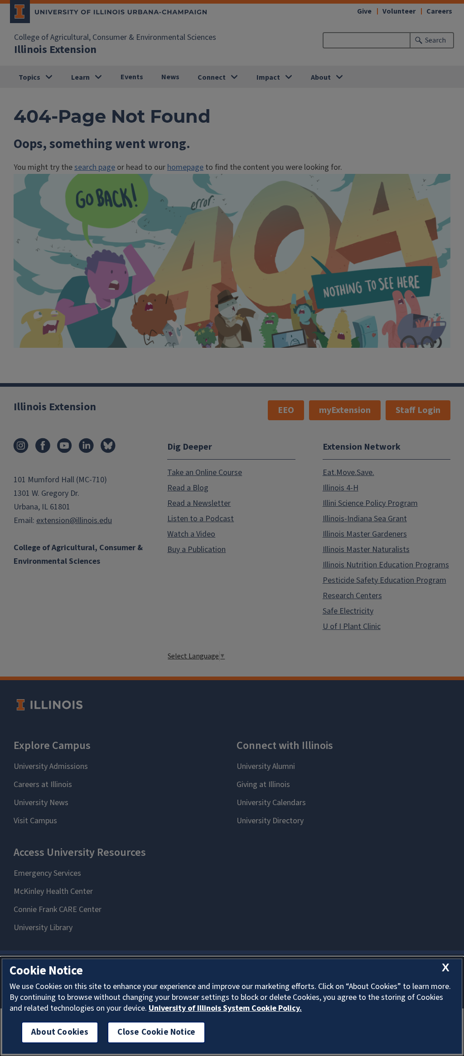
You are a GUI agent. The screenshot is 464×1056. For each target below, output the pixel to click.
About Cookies (59, 1032)
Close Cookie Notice (156, 1032)
